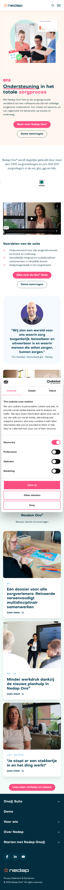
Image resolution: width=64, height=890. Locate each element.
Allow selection (32, 495)
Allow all (32, 485)
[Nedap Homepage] (32, 870)
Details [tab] (32, 390)
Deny (32, 505)
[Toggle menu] (58, 5)
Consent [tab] (11, 390)
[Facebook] (7, 856)
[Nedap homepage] (13, 5)
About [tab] (52, 390)
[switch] (56, 451)
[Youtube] (23, 856)
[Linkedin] (15, 856)
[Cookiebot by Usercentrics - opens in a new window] (46, 382)
